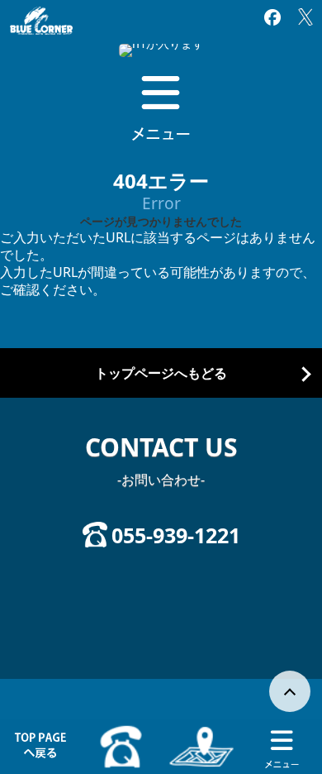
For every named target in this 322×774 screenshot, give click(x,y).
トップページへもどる (161, 373)
